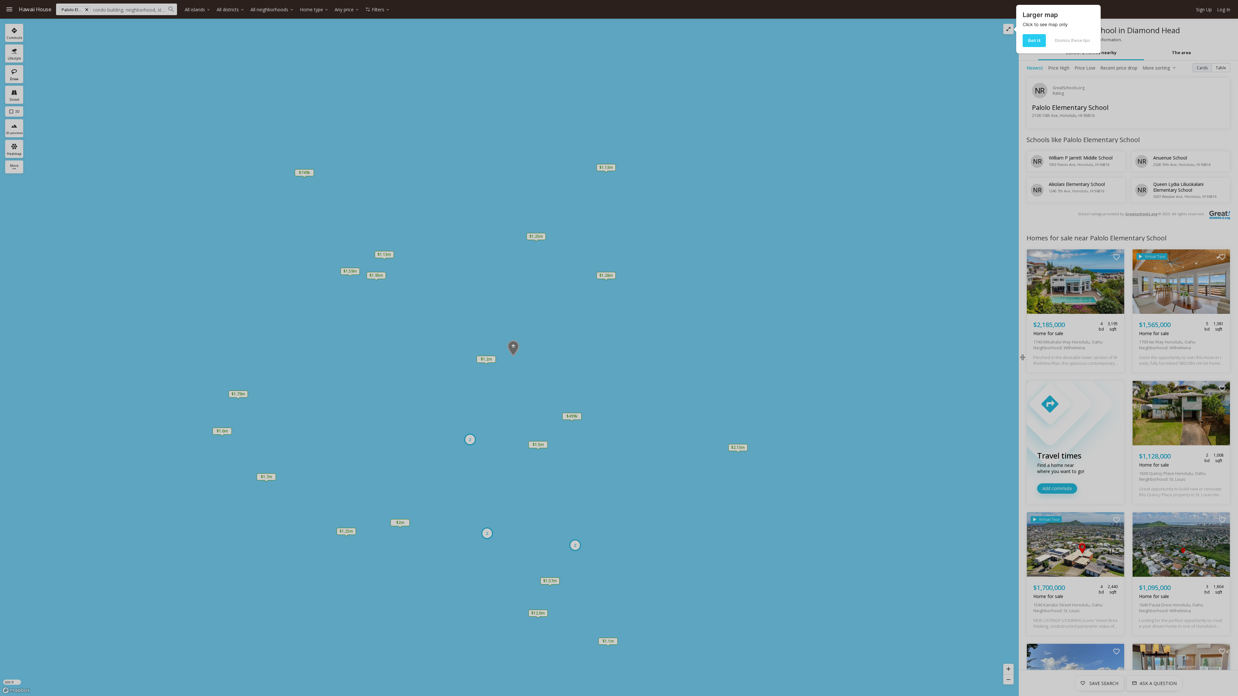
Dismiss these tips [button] (1072, 40)
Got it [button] (1034, 40)
